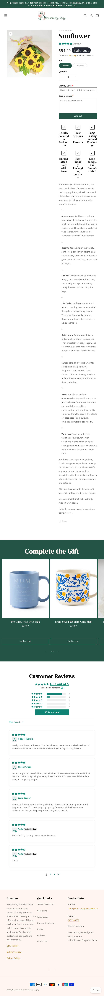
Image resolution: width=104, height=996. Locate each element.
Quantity (62, 71)
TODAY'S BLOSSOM (45, 904)
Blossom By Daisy (18, 990)
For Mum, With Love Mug (25, 621)
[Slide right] (58, 651)
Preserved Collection (46, 923)
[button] (6, 16)
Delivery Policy (14, 951)
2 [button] (50, 874)
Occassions (42, 911)
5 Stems (67, 66)
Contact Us (42, 941)
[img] (18, 734)
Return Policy (13, 958)
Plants (40, 929)
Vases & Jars (42, 917)
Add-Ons (41, 935)
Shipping (72, 56)
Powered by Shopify (32, 990)
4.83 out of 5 (59, 684)
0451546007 (73, 920)
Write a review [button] (52, 712)
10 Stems (81, 66)
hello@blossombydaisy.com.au (83, 908)
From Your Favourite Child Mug (73, 621)
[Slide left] (46, 651)
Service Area (13, 945)
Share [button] (64, 521)
